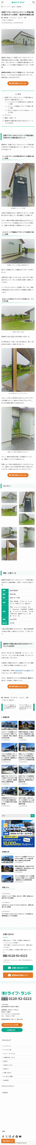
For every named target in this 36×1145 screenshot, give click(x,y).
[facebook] (3, 1136)
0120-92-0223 (17, 956)
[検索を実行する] (33, 815)
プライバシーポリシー (7, 1086)
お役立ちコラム (7, 1065)
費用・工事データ (10, 118)
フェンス (20, 17)
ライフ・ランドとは (9, 1054)
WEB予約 (18, 670)
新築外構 (6, 17)
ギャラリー (8, 115)
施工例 (5, 1061)
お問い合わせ (7, 1073)
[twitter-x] (6, 1136)
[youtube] (20, 1136)
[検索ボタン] (33, 2)
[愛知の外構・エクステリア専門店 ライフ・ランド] (18, 2)
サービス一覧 (7, 1050)
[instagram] (9, 1136)
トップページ (7, 1046)
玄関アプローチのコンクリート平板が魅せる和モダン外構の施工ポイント (19, 98)
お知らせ (6, 1069)
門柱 (25, 17)
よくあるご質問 (7, 1076)
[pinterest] (16, 1136)
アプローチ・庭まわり (7, 20)
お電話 (27, 670)
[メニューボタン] (2, 2)
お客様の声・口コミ (9, 1057)
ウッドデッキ (13, 17)
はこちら (8, 1141)
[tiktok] (13, 1136)
